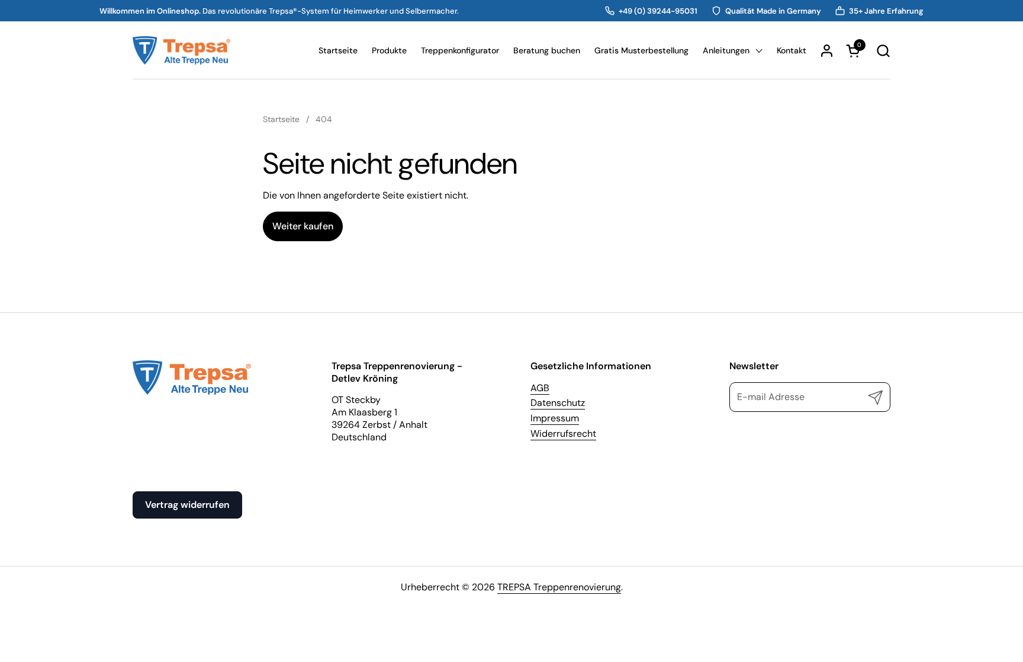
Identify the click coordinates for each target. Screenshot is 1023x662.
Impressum (554, 418)
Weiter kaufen (302, 226)
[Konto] (826, 50)
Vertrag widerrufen (187, 504)
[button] (883, 50)
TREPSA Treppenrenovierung (559, 587)
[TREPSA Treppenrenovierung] (181, 50)
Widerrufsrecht (563, 433)
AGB (539, 388)
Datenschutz (557, 402)
